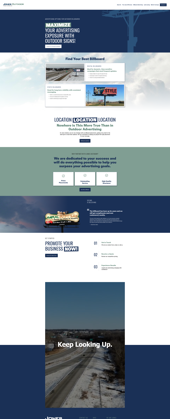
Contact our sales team (51, 255)
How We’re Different (85, 189)
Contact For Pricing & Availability (53, 46)
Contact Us (163, 4)
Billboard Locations (85, 140)
